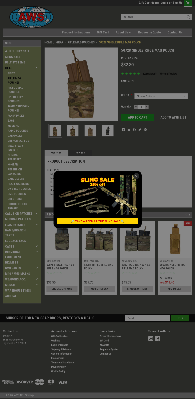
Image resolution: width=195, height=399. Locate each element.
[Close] (136, 176)
